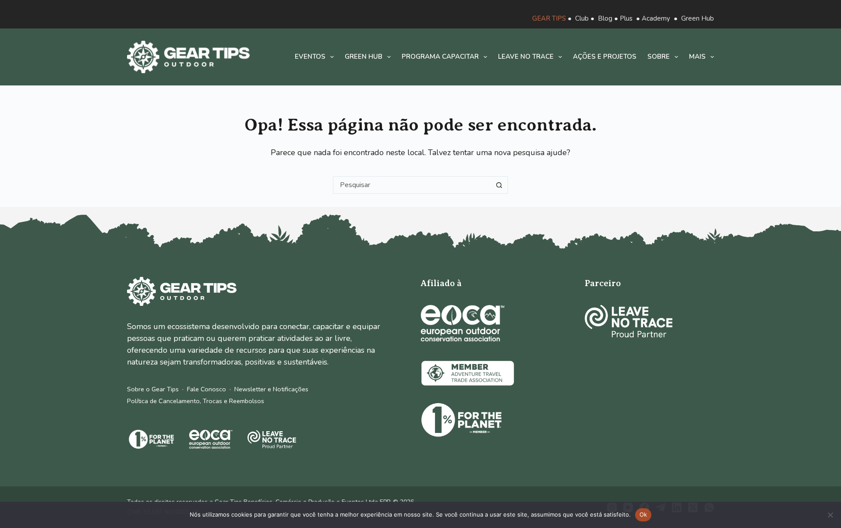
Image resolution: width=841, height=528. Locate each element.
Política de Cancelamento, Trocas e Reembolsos (195, 401)
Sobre (658, 56)
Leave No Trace (526, 56)
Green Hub (697, 18)
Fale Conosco (206, 389)
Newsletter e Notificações (271, 389)
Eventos (310, 56)
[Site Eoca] (462, 323)
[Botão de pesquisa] (499, 185)
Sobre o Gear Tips (153, 389)
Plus (626, 18)
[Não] (830, 514)
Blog (605, 18)
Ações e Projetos (604, 56)
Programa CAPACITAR (440, 56)
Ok (643, 514)
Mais (697, 56)
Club (582, 18)
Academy (656, 18)
